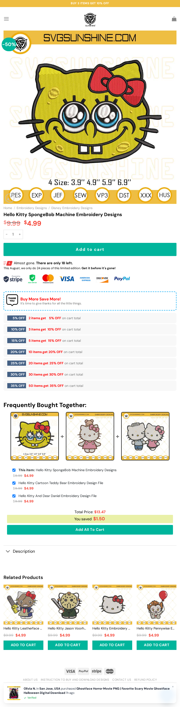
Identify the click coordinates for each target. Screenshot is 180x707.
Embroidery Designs (32, 208)
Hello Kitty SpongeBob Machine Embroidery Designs (67, 470)
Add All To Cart (89, 529)
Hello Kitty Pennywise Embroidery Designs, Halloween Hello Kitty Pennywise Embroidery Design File (156, 628)
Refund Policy (145, 680)
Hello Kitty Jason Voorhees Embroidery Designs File (68, 628)
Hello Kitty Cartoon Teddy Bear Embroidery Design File (61, 483)
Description (24, 551)
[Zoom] (9, 198)
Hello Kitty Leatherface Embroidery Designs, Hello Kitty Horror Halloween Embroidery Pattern (23, 628)
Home (8, 208)
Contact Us (121, 680)
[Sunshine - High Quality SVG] (90, 19)
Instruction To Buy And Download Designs (75, 680)
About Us (30, 680)
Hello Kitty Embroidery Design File (112, 628)
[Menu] (6, 18)
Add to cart (90, 249)
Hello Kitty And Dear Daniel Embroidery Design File (58, 496)
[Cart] (174, 19)
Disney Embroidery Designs (72, 208)
